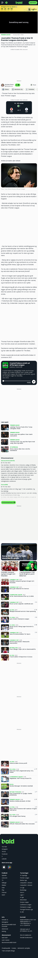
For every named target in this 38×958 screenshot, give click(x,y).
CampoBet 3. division (26, 885)
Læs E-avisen (5, 940)
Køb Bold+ (33, 3)
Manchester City (18, 89)
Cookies (14, 948)
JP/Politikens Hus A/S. (26, 931)
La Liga (22, 887)
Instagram (5, 849)
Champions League (25, 907)
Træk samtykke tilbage (8, 951)
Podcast (4, 892)
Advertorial (5, 929)
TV (2, 880)
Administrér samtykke (24, 948)
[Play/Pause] (34, 382)
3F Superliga (23, 875)
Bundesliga (23, 890)
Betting (4, 931)
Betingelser (5, 922)
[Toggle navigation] (2, 2)
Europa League (24, 902)
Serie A (22, 892)
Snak (3, 887)
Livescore (4, 878)
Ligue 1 (22, 895)
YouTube (4, 846)
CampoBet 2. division (26, 883)
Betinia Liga (23, 880)
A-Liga (22, 897)
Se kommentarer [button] (7, 502)
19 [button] (16, 85)
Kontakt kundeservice (26, 937)
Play (3, 890)
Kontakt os (5, 920)
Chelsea (7, 89)
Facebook (4, 854)
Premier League (24, 878)
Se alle (22, 912)
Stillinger (4, 883)
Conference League (25, 904)
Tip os (34, 85)
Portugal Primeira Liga (26, 909)
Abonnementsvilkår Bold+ (9, 942)
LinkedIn (4, 859)
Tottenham (31, 89)
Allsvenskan (23, 900)
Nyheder (4, 875)
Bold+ (3, 895)
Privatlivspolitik (6, 948)
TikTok (4, 851)
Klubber (4, 885)
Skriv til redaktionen (25, 935)
